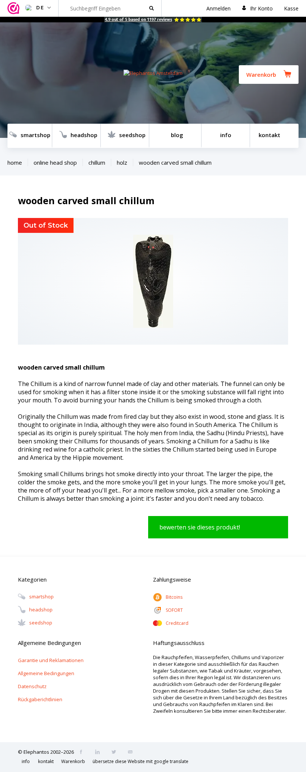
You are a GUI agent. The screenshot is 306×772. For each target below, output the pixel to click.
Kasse (291, 8)
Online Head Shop (55, 162)
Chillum (96, 162)
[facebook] (83, 752)
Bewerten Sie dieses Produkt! (199, 527)
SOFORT (174, 610)
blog (177, 135)
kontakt (269, 135)
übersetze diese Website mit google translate (140, 761)
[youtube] (132, 752)
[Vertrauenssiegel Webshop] (14, 8)
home (14, 162)
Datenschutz (32, 686)
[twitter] (116, 752)
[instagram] (99, 752)
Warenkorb (261, 74)
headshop (84, 135)
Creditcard (177, 623)
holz (122, 162)
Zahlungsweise (172, 579)
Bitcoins (174, 597)
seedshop (132, 135)
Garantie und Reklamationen (51, 660)
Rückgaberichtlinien (40, 699)
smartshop (35, 135)
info (225, 135)
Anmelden (218, 8)
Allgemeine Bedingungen (46, 673)
